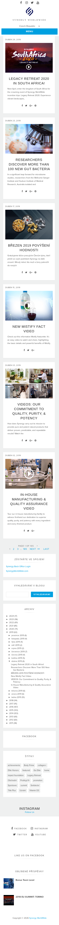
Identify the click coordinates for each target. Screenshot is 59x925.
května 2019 (17, 658)
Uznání (23, 790)
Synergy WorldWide (38, 918)
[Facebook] (22, 105)
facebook (20, 828)
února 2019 (16, 694)
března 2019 (17, 691)
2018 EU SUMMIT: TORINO (30, 896)
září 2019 (15, 645)
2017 (11, 704)
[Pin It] (35, 105)
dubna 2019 (16, 661)
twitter (22, 834)
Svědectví (35, 785)
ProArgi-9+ (25, 780)
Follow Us (29, 812)
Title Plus (12, 790)
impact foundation (16, 775)
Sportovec (12, 785)
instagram (41, 828)
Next (33, 549)
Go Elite (37, 770)
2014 (11, 713)
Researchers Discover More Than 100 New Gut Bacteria (29, 164)
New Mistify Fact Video (21, 676)
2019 (11, 632)
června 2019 (17, 655)
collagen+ (42, 765)
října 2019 (16, 642)
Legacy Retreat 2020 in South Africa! (27, 664)
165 (25, 549)
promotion (37, 780)
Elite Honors (13, 770)
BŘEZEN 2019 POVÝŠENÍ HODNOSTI (27, 673)
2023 (11, 619)
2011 (11, 723)
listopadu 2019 (18, 638)
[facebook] (21, 3)
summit (24, 785)
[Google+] (31, 105)
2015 (11, 710)
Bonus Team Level (25, 880)
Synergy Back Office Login (18, 566)
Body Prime (29, 765)
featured (26, 770)
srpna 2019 (16, 648)
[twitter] (32, 3)
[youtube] (37, 3)
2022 (11, 622)
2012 (11, 720)
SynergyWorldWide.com (17, 571)
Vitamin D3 (34, 790)
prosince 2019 (18, 635)
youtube (40, 834)
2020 (12, 629)
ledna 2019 (16, 697)
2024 (11, 616)
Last (46, 549)
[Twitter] (26, 105)
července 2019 (18, 651)
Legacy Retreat (34, 775)
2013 (11, 716)
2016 (11, 707)
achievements (14, 765)
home (46, 770)
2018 (11, 700)
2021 (11, 626)
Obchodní (12, 780)
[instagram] (26, 3)
